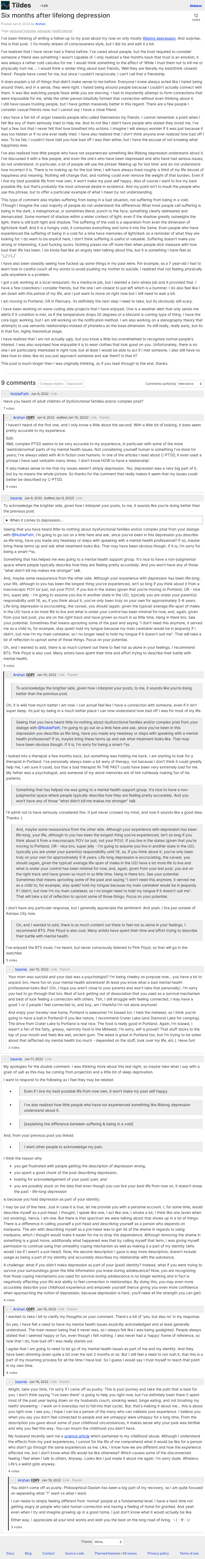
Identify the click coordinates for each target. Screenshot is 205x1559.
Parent (104, 417)
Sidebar (196, 6)
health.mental (62, 31)
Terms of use (189, 1553)
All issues (130, 1553)
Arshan (40, 24)
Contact (48, 1553)
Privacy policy (158, 1553)
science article (76, 1436)
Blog (28, 1553)
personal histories (23, 31)
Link (54, 394)
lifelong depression (159, 38)
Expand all (74, 384)
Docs (10, 1553)
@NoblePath (23, 534)
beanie (16, 498)
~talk (44, 5)
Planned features (107, 1553)
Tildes (21, 5)
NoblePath (19, 394)
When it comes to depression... (37, 520)
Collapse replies (52, 384)
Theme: (86, 1542)
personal (44, 31)
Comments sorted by (160, 384)
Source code (74, 1553)
